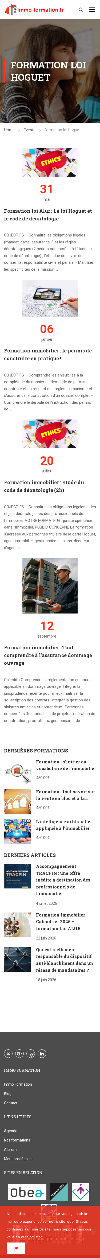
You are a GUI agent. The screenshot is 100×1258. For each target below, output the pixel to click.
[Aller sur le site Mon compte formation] (80, 1192)
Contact (10, 1103)
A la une (11, 1149)
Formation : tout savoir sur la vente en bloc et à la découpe (65, 798)
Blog (7, 1094)
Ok (15, 1248)
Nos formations (17, 1140)
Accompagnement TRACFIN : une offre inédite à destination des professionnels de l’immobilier (63, 879)
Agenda (10, 1131)
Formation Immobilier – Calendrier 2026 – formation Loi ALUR (62, 921)
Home (9, 129)
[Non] (93, 1232)
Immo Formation (18, 1084)
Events (29, 129)
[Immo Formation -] (34, 9)
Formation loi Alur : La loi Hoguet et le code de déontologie (48, 215)
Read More (13, 276)
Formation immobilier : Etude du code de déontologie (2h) (44, 486)
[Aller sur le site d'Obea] (27, 1192)
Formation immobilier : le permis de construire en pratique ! (48, 354)
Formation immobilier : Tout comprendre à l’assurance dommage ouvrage (48, 655)
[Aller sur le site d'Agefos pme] (59, 1192)
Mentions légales (18, 1159)
